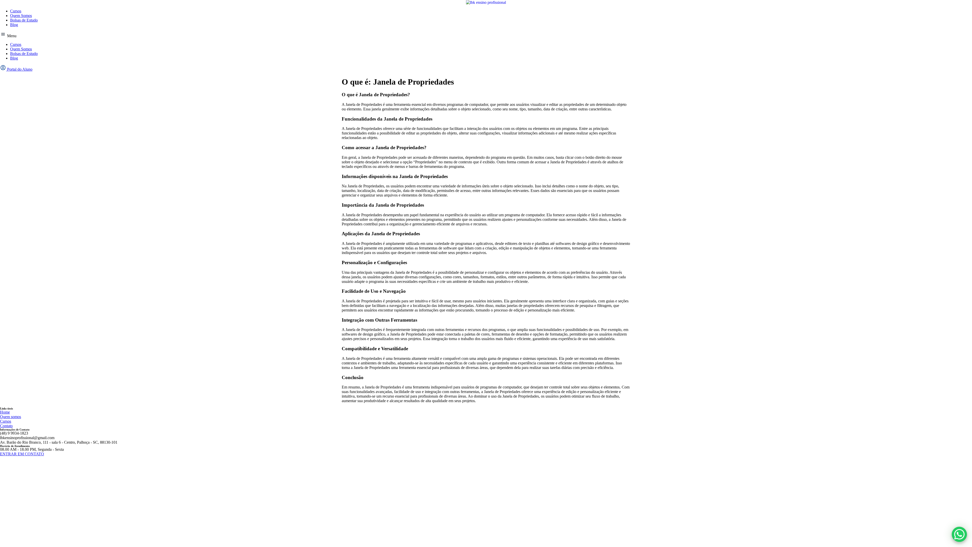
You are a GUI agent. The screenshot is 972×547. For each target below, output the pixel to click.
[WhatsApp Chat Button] (959, 534)
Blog (14, 25)
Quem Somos (21, 15)
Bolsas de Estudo (24, 20)
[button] (486, 34)
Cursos (15, 11)
